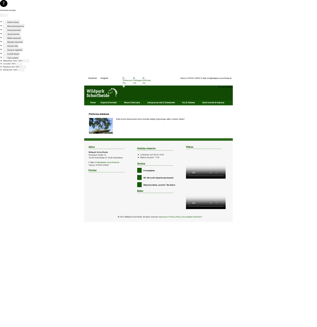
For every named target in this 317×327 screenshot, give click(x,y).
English (139, 80)
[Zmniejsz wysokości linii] (21, 66)
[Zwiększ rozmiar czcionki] (20, 63)
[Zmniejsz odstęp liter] (19, 69)
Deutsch (129, 80)
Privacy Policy (175, 217)
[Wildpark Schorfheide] (104, 92)
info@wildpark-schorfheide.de (219, 78)
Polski (148, 80)
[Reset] (2, 15)
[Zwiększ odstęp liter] (22, 69)
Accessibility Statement (192, 217)
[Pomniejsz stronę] (24, 60)
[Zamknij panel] (6, 15)
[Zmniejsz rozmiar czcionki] (17, 63)
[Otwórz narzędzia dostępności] (3, 3)
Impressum (163, 217)
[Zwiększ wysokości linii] (24, 66)
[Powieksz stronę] (27, 60)
